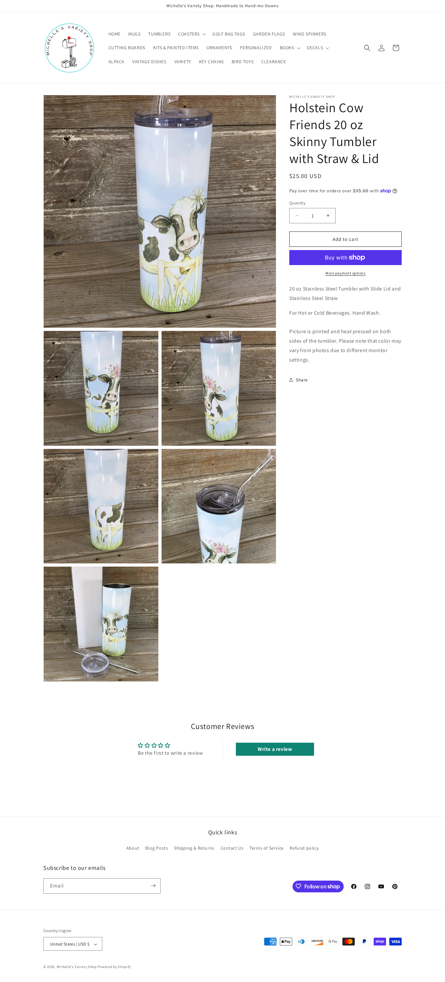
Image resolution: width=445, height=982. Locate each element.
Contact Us (232, 848)
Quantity (297, 202)
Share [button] (302, 379)
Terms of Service (267, 848)
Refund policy (304, 848)
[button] (191, 34)
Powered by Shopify (114, 967)
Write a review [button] (275, 749)
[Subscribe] (153, 885)
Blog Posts (156, 848)
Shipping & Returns (194, 848)
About (132, 848)
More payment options (345, 273)
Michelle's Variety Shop (77, 967)
